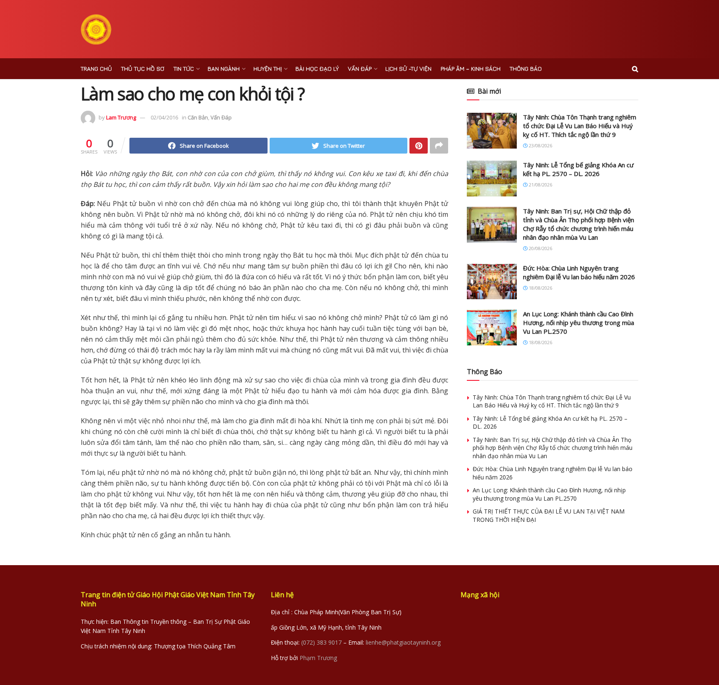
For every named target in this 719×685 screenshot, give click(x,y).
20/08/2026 (540, 248)
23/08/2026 (540, 145)
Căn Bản (198, 117)
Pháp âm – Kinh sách (471, 68)
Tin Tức (184, 68)
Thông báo (526, 68)
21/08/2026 (540, 184)
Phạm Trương (318, 658)
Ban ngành (224, 68)
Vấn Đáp (360, 68)
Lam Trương (121, 117)
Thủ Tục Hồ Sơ (142, 68)
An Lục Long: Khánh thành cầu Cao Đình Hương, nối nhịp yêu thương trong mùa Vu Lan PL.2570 (578, 322)
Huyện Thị (267, 68)
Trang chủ (96, 68)
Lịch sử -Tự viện (408, 68)
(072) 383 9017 (321, 642)
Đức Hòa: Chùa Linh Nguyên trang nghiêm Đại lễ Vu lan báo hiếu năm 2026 (579, 272)
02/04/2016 (164, 117)
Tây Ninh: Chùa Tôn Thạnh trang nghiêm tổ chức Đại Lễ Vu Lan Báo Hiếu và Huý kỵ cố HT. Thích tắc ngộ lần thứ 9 (579, 126)
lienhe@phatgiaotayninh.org (403, 642)
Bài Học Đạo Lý (317, 68)
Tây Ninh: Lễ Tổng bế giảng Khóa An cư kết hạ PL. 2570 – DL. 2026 (578, 169)
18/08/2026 (540, 288)
